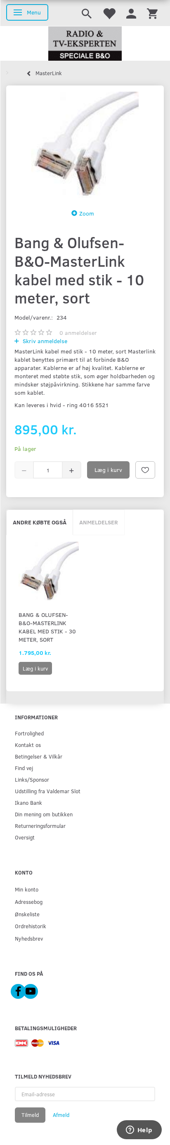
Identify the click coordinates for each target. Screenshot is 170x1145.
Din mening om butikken (44, 814)
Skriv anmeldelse (44, 341)
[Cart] (152, 13)
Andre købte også (39, 522)
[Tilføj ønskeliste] (145, 470)
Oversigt (25, 837)
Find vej (24, 767)
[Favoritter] (109, 13)
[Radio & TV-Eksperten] (85, 43)
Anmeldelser (98, 522)
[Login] (131, 13)
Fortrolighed (29, 733)
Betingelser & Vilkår (38, 756)
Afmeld (61, 1115)
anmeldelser (78, 333)
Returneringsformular (40, 825)
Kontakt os (28, 744)
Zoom (86, 213)
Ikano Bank (28, 802)
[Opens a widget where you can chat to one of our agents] (139, 1130)
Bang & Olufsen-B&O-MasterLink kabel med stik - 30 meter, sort (47, 627)
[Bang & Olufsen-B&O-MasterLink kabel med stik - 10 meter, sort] (85, 145)
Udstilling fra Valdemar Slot (47, 790)
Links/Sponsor (32, 779)
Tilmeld (30, 1115)
